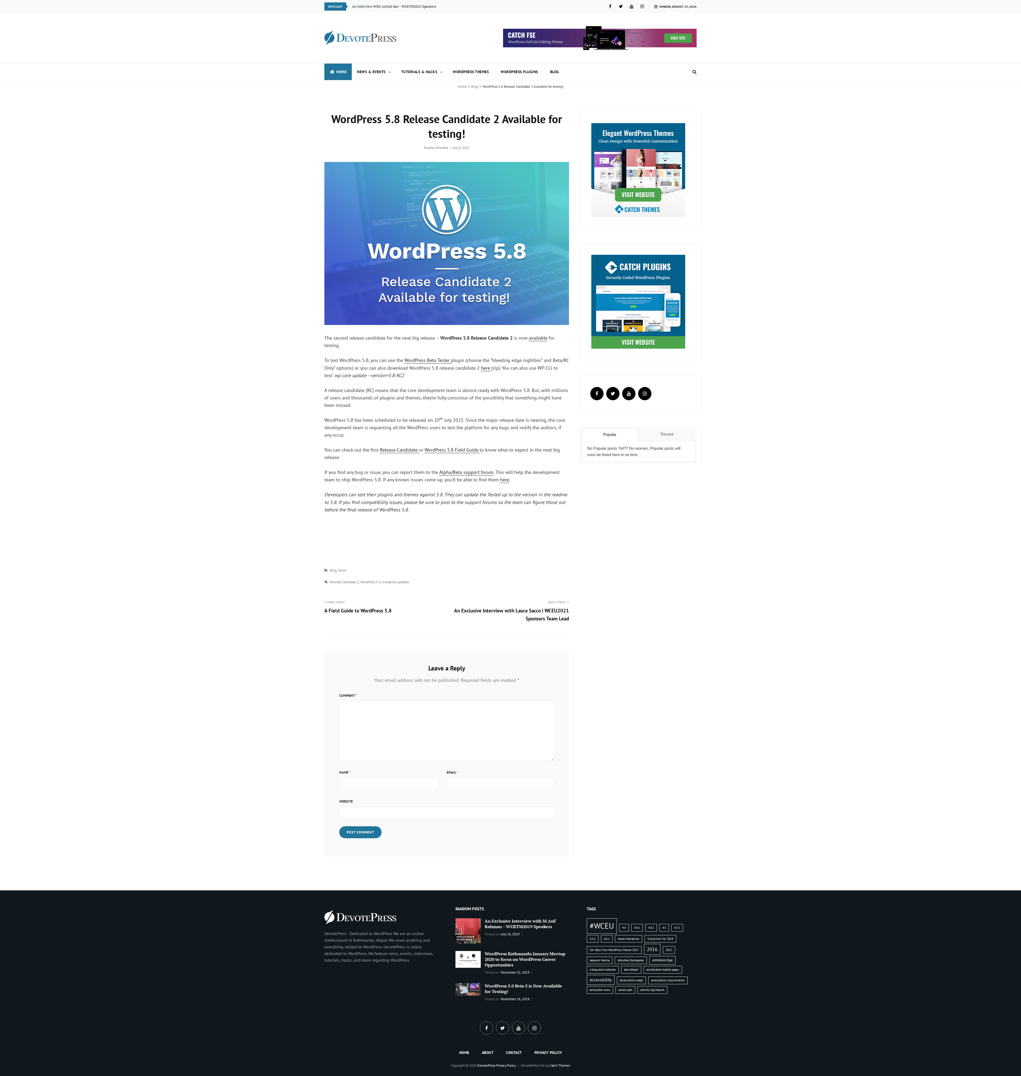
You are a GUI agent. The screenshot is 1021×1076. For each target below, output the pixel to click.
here (486, 368)
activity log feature (652, 990)
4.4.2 (651, 927)
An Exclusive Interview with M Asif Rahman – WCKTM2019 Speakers (520, 923)
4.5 (664, 927)
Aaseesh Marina (599, 960)
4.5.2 (593, 939)
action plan (625, 990)
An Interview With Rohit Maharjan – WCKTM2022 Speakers (398, 6)
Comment (348, 695)
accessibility (601, 979)
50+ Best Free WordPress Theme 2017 (614, 950)
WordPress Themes (471, 71)
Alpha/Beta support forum (466, 472)
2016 (652, 949)
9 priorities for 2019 (660, 939)
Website (346, 801)
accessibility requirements (668, 980)
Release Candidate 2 (344, 582)
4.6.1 (607, 939)
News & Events (371, 71)
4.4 (624, 927)
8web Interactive (628, 939)
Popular (609, 434)
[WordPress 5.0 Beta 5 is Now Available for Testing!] (468, 988)
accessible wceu (600, 990)
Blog (554, 71)
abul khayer (631, 969)
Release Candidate (399, 450)
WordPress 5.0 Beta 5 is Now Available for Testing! (523, 988)
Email (452, 772)
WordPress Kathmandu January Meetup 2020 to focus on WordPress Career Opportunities (525, 959)
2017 (669, 950)
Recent (667, 434)
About (488, 1052)
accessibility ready (631, 980)
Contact (514, 1052)
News (342, 570)
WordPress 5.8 (370, 582)
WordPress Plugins (519, 71)
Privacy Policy (548, 1052)
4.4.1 (637, 927)
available (538, 338)
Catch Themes (560, 1065)
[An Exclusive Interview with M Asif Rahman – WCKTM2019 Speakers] (468, 930)
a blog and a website (603, 969)
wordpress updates (395, 582)
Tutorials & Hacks (419, 71)
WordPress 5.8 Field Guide (452, 450)
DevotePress (486, 1065)
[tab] (609, 434)
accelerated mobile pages (663, 969)
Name (344, 772)
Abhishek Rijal (662, 960)
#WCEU (602, 926)
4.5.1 (677, 927)
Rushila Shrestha (436, 147)
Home (341, 71)
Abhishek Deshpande (631, 960)
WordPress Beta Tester (427, 360)
